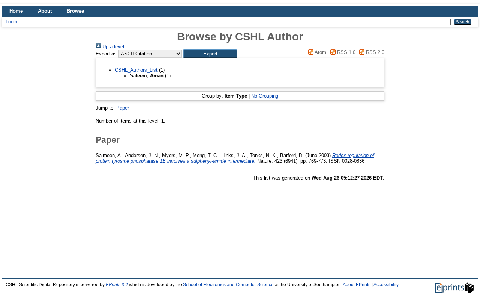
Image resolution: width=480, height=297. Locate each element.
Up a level (112, 47)
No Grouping (264, 96)
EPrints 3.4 (117, 284)
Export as (106, 54)
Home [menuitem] (16, 11)
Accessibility (386, 284)
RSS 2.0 (374, 52)
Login (11, 21)
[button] (210, 54)
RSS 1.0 (345, 52)
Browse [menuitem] (75, 11)
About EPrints (356, 284)
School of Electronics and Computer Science (228, 284)
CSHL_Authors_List (136, 70)
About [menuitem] (45, 11)
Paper (122, 108)
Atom (320, 52)
